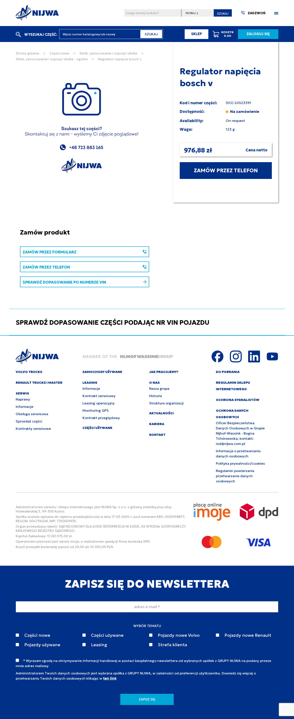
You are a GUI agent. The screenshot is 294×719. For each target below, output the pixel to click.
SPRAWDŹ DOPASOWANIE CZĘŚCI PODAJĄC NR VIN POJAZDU (112, 322)
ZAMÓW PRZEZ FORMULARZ (49, 252)
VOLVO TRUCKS (29, 372)
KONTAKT (157, 435)
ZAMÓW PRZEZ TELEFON (226, 170)
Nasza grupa (159, 388)
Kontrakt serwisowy (99, 396)
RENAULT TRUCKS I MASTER (39, 382)
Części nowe (59, 53)
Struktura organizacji (166, 403)
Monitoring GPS (95, 410)
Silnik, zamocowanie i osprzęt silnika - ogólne (52, 59)
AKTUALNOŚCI (161, 413)
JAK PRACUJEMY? (163, 372)
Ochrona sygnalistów (237, 400)
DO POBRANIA (228, 372)
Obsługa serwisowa (32, 414)
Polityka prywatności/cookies (240, 463)
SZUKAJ (223, 14)
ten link (109, 678)
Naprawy (23, 399)
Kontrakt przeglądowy (101, 418)
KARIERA (156, 424)
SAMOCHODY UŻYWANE (102, 372)
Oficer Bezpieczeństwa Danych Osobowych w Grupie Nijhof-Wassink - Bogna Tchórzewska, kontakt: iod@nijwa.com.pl (240, 433)
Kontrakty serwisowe (33, 428)
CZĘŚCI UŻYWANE (97, 428)
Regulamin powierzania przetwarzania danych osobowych (235, 476)
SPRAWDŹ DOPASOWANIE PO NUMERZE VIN (64, 282)
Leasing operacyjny (98, 403)
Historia (155, 396)
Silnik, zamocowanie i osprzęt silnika (108, 53)
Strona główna (27, 53)
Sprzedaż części (29, 421)
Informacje (24, 406)
